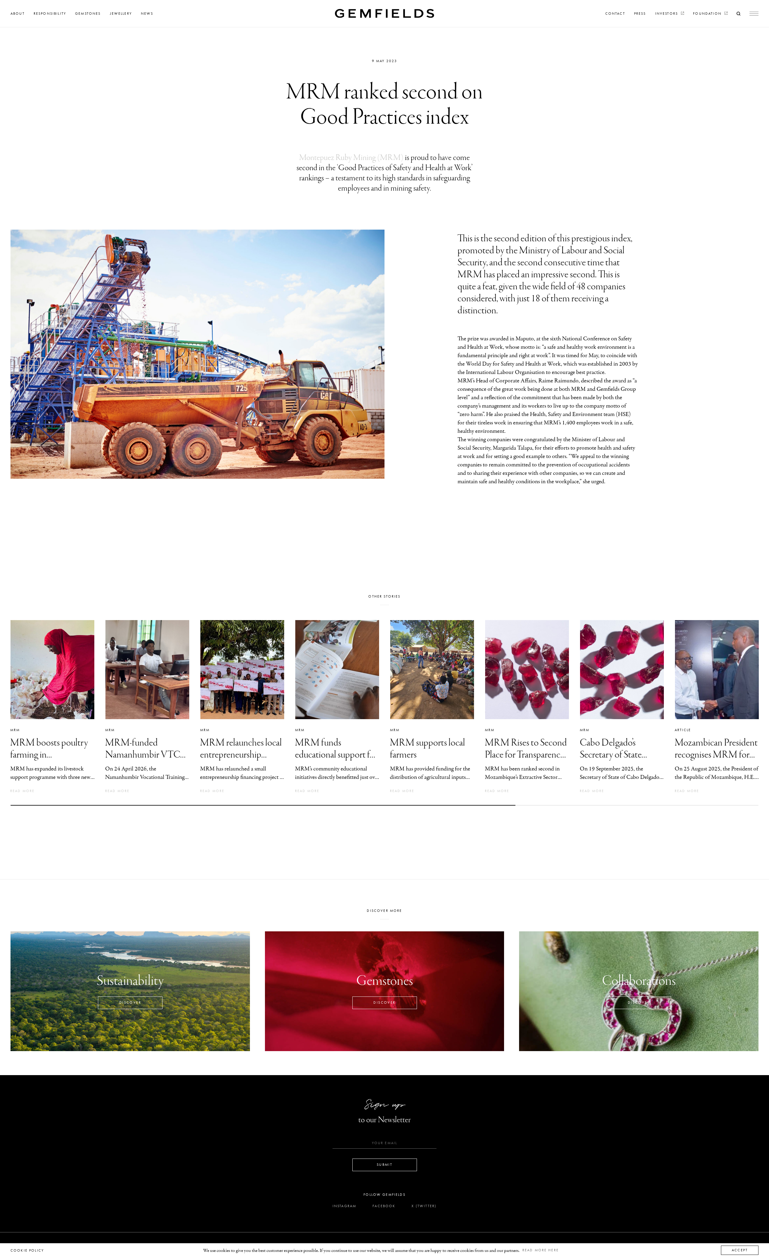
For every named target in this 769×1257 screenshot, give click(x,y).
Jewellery (121, 13)
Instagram (344, 1206)
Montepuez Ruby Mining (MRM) (351, 157)
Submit (384, 1164)
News (147, 13)
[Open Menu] (753, 14)
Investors (667, 13)
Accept (740, 1250)
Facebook (383, 1206)
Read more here (540, 1250)
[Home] (384, 13)
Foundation (708, 13)
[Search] (738, 14)
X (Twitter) (424, 1206)
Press (640, 13)
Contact (615, 13)
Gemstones (88, 13)
